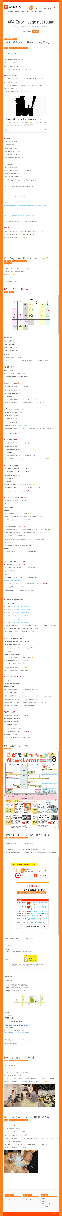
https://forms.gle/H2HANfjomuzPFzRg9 (12, 580)
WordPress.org (45, 1206)
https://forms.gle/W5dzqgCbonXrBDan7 (22, 425)
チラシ (22, 409)
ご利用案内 (10, 11)
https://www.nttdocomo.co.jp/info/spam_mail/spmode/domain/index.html (20, 196)
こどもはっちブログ (14, 47)
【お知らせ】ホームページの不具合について (27, 835)
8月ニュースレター (16, 745)
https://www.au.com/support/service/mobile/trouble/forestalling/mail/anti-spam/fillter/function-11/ (26, 205)
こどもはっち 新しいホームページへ (26, 258)
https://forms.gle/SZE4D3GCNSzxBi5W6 (13, 555)
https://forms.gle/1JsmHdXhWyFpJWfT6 (21, 609)
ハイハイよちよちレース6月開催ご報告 (26, 1117)
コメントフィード (46, 1203)
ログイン (44, 1198)
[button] (56, 11)
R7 (4, 261)
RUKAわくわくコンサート (19, 1057)
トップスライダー (23, 47)
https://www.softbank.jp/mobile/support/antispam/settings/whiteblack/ (19, 215)
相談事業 (23, 11)
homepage (35, 31)
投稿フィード (45, 1201)
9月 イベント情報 (16, 289)
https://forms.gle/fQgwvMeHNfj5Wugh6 (21, 612)
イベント (25, 261)
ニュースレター (7, 748)
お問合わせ (6, 1)
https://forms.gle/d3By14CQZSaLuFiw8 (21, 622)
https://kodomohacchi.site (9, 278)
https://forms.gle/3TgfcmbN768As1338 (21, 606)
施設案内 (17, 11)
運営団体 (40, 11)
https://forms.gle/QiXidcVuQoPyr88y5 (20, 616)
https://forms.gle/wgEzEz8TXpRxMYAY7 (21, 619)
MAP (28, 11)
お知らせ (6, 47)
